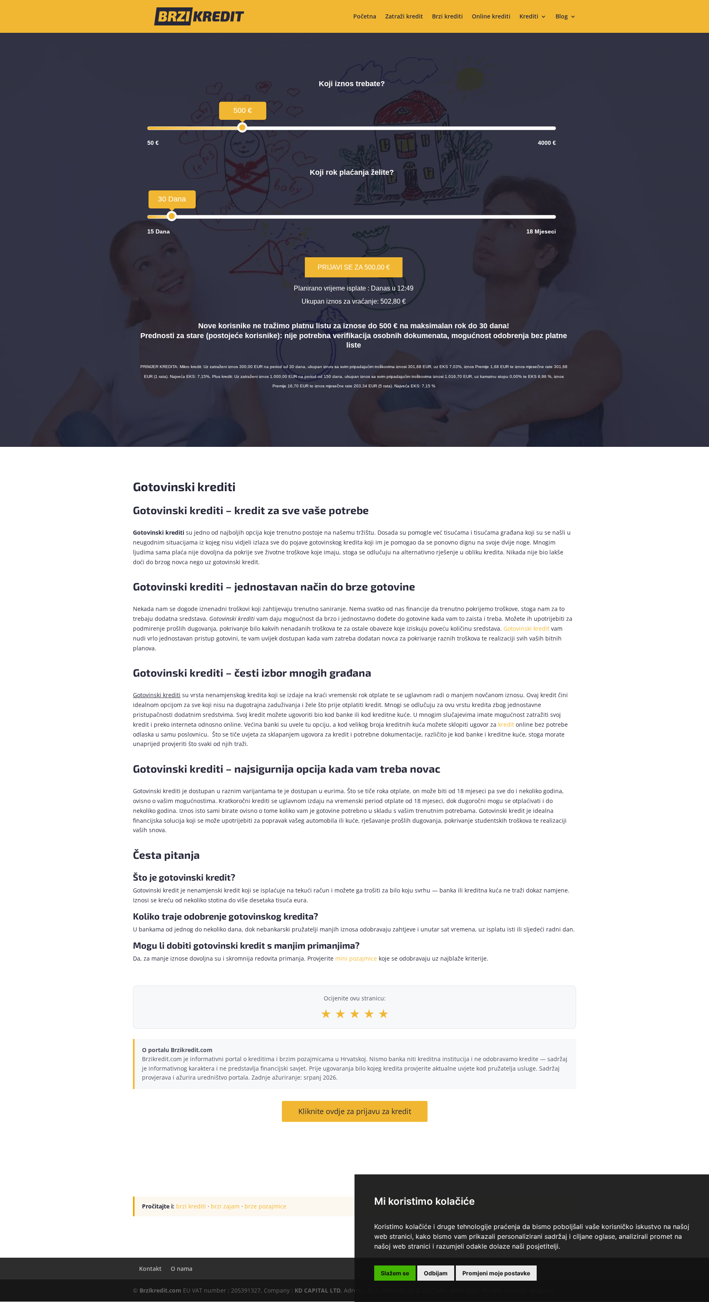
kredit (506, 724)
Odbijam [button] (436, 1273)
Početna (364, 17)
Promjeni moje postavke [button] (496, 1273)
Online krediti (491, 17)
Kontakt (150, 1268)
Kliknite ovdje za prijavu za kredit (354, 1111)
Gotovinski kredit (526, 628)
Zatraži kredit (404, 17)
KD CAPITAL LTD (318, 1290)
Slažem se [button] (395, 1273)
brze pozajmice (265, 1206)
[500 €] (242, 127)
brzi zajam (225, 1206)
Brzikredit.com (160, 1290)
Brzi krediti (447, 17)
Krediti (528, 17)
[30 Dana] (172, 216)
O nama (181, 1268)
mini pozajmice (356, 958)
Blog (562, 17)
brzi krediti (191, 1206)
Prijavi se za (354, 267)
